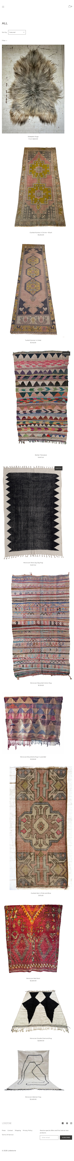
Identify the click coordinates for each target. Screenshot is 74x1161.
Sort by (4, 32)
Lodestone (12, 1151)
